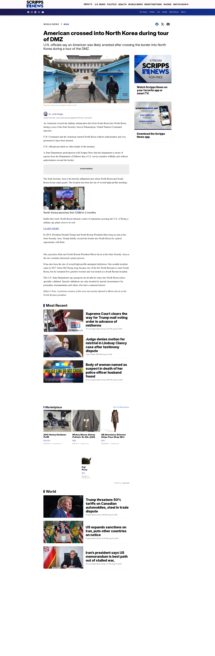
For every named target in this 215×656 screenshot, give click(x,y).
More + (184, 12)
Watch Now (180, 4)
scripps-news (35, 12)
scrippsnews (28, 12)
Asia (66, 24)
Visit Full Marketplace (121, 407)
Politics (112, 4)
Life (158, 12)
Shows (167, 4)
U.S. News (100, 4)
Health (122, 4)
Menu (87, 4)
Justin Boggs (57, 114)
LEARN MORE (51, 228)
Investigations (153, 4)
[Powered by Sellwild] (125, 483)
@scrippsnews (43, 12)
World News (135, 4)
